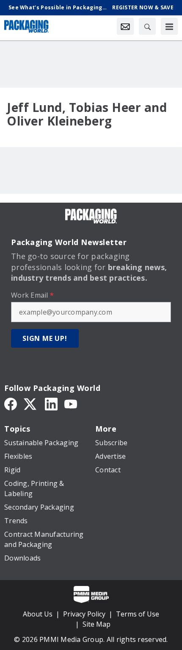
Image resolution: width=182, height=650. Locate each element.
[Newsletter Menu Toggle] (125, 26)
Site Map (96, 624)
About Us (37, 614)
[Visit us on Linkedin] (51, 403)
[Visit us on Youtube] (70, 403)
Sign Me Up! (44, 338)
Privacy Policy (84, 614)
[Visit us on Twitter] (31, 403)
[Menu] (169, 26)
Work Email (32, 295)
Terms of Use (137, 614)
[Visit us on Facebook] (10, 403)
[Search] (147, 26)
